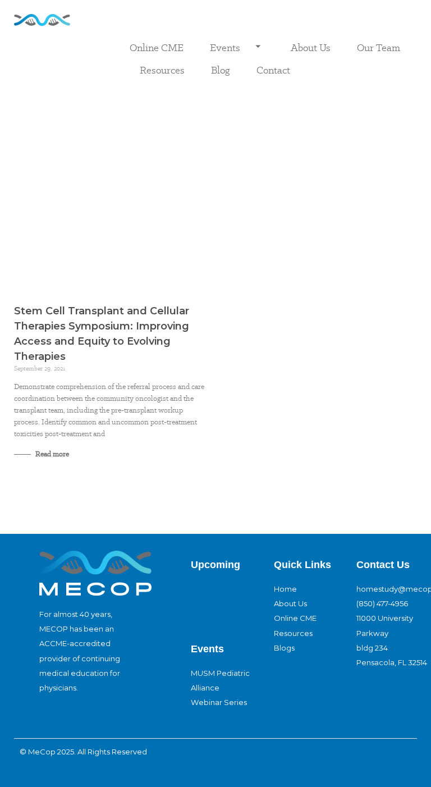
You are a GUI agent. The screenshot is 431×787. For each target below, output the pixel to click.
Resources (162, 69)
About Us (311, 47)
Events (225, 47)
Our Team (378, 47)
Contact (273, 69)
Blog (220, 69)
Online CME (157, 47)
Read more (51, 454)
